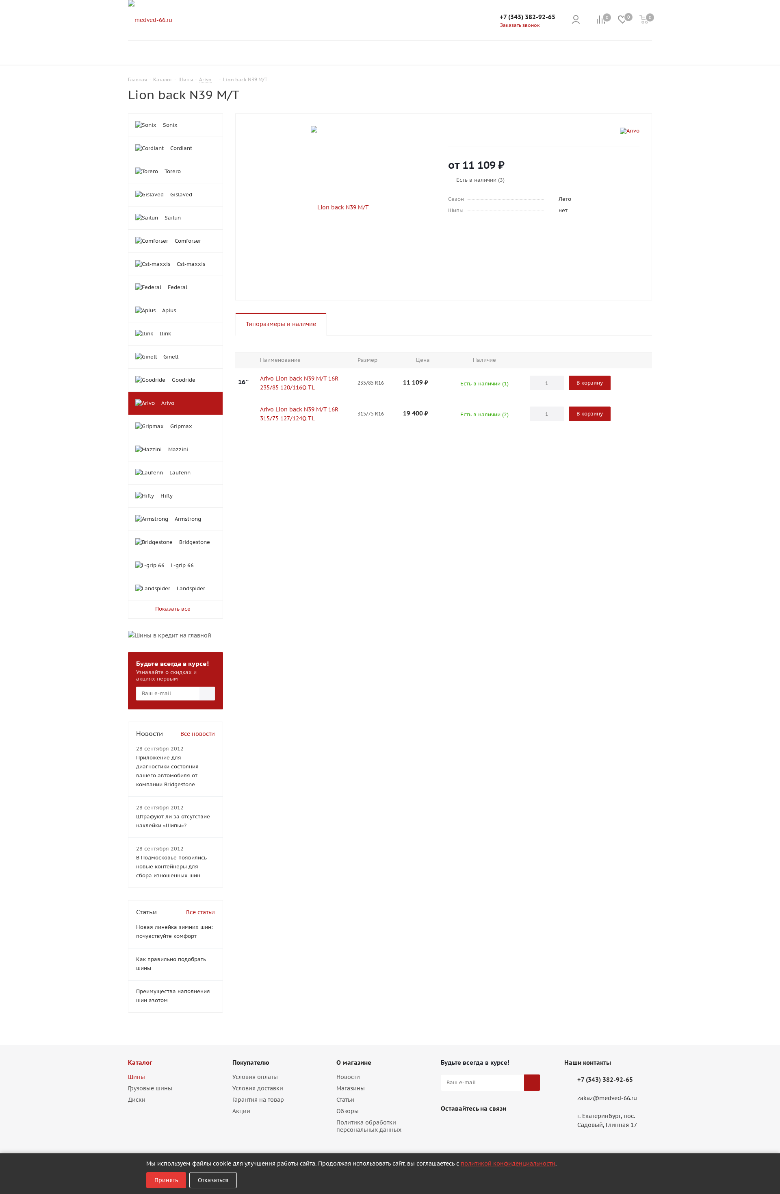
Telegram (469, 1127)
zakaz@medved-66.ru (607, 1098)
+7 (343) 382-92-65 (527, 17)
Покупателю (250, 1062)
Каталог (140, 1062)
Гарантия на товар (258, 1099)
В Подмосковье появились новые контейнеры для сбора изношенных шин (171, 866)
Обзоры (347, 1111)
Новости (348, 1077)
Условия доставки (257, 1088)
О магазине (353, 1062)
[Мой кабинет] (576, 20)
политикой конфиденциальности (508, 1163)
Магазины (350, 1088)
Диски (136, 1099)
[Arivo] (629, 131)
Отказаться (213, 1180)
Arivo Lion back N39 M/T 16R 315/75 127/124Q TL (299, 414)
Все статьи (200, 912)
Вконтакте (449, 1127)
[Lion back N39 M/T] (340, 207)
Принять (166, 1180)
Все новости (197, 733)
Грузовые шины (150, 1088)
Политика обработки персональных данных (368, 1126)
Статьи (345, 1099)
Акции (241, 1111)
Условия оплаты (255, 1077)
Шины (136, 1077)
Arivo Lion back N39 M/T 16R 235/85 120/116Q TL (299, 383)
